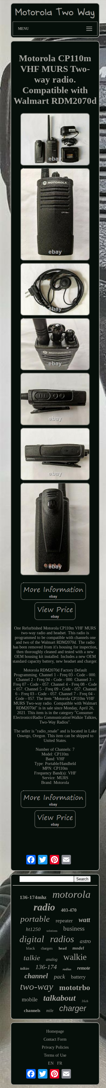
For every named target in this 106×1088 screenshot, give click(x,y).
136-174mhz (33, 897)
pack (59, 976)
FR (59, 1063)
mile (49, 1010)
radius (67, 969)
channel (36, 976)
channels (32, 1010)
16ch (85, 1001)
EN (51, 1063)
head (63, 948)
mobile (29, 999)
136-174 (46, 967)
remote (83, 968)
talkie (32, 958)
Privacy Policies (55, 1047)
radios (62, 939)
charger (72, 1008)
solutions (52, 930)
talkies (24, 968)
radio (44, 907)
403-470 (69, 910)
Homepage (55, 1031)
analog (51, 959)
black (30, 948)
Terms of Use (55, 1055)
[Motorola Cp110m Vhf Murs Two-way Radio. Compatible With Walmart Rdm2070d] (55, 139)
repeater (64, 921)
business (74, 928)
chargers (47, 948)
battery (78, 977)
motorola (71, 894)
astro (85, 941)
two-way (36, 986)
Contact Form (55, 1039)
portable (35, 919)
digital (31, 939)
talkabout (59, 998)
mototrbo (74, 987)
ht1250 (33, 929)
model (78, 948)
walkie (75, 957)
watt (84, 920)
